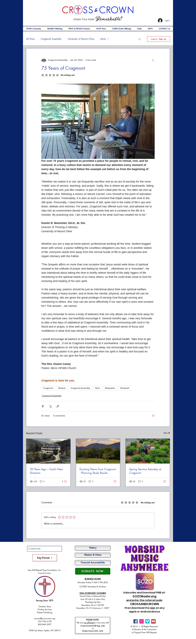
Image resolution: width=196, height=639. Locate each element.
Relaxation (110, 388)
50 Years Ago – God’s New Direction (46, 471)
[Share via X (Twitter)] (50, 406)
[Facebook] (135, 621)
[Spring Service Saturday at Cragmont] (148, 451)
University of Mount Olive (81, 39)
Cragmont (48, 388)
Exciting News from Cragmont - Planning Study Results (98, 471)
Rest (97, 388)
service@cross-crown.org (44, 618)
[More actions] (153, 60)
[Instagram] (141, 621)
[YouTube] (153, 621)
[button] (139, 39)
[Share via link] (57, 406)
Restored (124, 388)
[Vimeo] (147, 621)
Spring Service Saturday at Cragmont (145, 471)
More (103, 39)
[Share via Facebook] (42, 406)
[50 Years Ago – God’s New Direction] (48, 451)
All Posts (30, 39)
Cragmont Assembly (51, 39)
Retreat (61, 388)
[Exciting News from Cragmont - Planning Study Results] (98, 451)
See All (166, 433)
